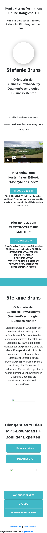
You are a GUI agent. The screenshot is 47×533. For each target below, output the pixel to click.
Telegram (23, 129)
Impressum (16, 526)
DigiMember (27, 531)
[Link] (7, 104)
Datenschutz (30, 526)
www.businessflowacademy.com (23, 124)
